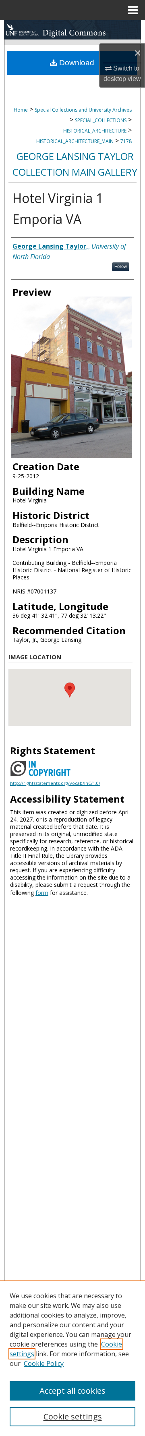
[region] (72, 1358)
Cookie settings (73, 1416)
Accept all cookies (72, 1390)
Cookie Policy (44, 1363)
